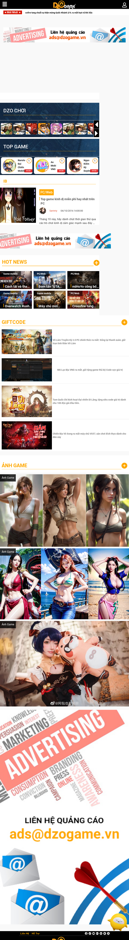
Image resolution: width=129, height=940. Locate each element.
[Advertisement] (64, 69)
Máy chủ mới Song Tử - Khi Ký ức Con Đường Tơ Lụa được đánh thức (51, 306)
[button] (96, 133)
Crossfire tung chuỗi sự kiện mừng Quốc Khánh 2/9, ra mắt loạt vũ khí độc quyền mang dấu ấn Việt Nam (85, 306)
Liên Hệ (24, 933)
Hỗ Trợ (35, 933)
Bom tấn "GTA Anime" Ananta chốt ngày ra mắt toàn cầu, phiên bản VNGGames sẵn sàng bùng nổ (51, 286)
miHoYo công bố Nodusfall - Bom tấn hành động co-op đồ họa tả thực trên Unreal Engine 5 (84, 286)
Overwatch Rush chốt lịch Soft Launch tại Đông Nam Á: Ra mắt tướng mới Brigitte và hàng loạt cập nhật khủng (17, 306)
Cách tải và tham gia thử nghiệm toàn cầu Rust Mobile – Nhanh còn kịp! (17, 286)
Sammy (53, 210)
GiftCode (14, 322)
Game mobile (10, 273)
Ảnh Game (14, 465)
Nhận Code (89, 341)
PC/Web (41, 273)
